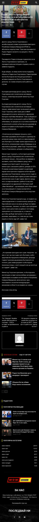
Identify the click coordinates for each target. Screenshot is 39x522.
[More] (29, 33)
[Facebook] (14, 517)
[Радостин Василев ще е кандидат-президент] (6, 375)
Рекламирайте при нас (19, 503)
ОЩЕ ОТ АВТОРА (25, 355)
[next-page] (6, 391)
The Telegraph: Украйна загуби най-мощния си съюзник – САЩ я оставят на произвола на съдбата (10, 322)
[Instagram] (19, 517)
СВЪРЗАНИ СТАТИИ (10, 355)
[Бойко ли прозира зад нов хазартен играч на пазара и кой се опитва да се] (6, 414)
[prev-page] (3, 391)
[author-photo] (19, 343)
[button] (3, 2)
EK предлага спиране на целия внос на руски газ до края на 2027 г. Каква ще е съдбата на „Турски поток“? (28, 322)
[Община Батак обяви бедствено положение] (6, 384)
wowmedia (19, 345)
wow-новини (5, 11)
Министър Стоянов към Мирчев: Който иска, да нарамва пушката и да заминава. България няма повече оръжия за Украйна (22, 364)
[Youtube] (25, 517)
